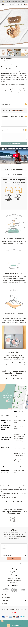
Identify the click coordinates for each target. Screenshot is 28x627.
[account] (22, 4)
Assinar (14, 558)
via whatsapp (10, 580)
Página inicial (9, 563)
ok (8, 625)
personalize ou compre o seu (14, 174)
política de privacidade (16, 625)
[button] (4, 61)
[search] (7, 4)
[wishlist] (2, 8)
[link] (3, 52)
